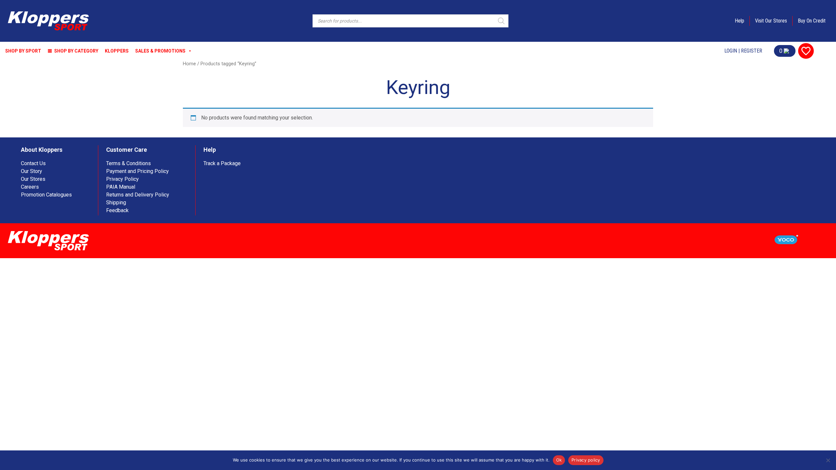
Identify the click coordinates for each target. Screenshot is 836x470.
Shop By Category (76, 51)
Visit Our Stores (771, 21)
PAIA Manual (120, 187)
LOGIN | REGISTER (743, 51)
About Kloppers (41, 149)
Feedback (117, 210)
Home (189, 64)
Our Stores (33, 179)
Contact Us (33, 163)
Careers (30, 187)
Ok (559, 459)
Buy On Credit (812, 21)
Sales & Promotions (160, 51)
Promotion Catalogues (46, 195)
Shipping (116, 202)
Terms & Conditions (128, 163)
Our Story (31, 171)
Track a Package (222, 163)
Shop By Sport (23, 51)
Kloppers (117, 51)
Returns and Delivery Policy (137, 195)
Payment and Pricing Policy (137, 171)
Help (739, 21)
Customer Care (126, 149)
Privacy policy (585, 459)
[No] (828, 460)
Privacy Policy (122, 179)
